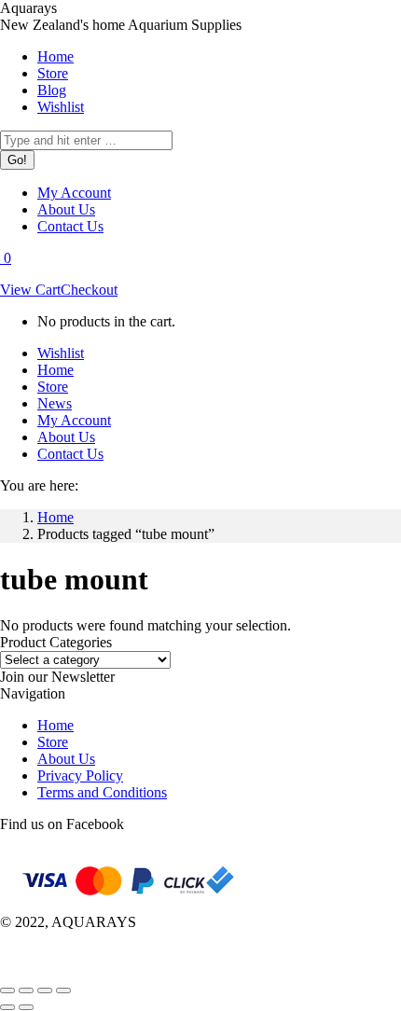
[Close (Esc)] (7, 990)
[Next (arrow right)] (26, 1007)
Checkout (89, 290)
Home (55, 725)
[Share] (26, 990)
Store (52, 742)
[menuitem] (55, 56)
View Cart (30, 290)
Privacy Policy (80, 775)
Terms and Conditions (102, 792)
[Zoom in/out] (63, 990)
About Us (66, 759)
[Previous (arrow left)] (7, 1007)
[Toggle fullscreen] (44, 990)
